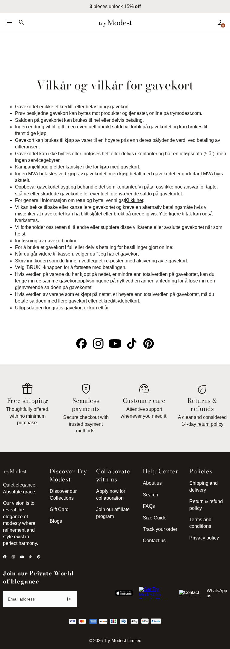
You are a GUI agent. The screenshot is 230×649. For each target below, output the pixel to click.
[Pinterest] (149, 343)
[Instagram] (98, 343)
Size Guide (155, 517)
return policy (210, 424)
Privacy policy (204, 537)
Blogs (56, 521)
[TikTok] (132, 343)
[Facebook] (81, 343)
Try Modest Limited (122, 640)
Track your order (160, 529)
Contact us (154, 540)
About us (152, 483)
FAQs (149, 506)
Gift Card (59, 509)
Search (150, 494)
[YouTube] (115, 343)
